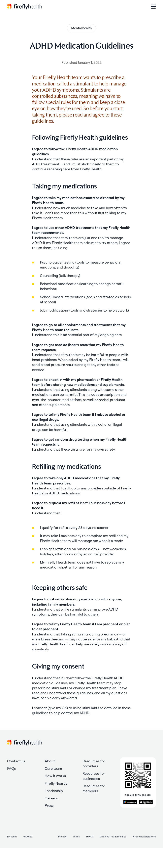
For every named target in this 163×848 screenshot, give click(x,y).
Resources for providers (93, 763)
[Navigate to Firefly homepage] (25, 6)
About (50, 761)
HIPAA (89, 836)
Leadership (54, 790)
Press (49, 805)
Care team (53, 768)
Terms (76, 836)
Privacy (62, 836)
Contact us (16, 761)
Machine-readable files (113, 836)
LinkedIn (12, 836)
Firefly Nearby (56, 783)
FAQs (11, 768)
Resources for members (93, 788)
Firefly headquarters (144, 836)
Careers (51, 798)
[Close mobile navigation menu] (153, 7)
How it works (55, 775)
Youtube (28, 836)
